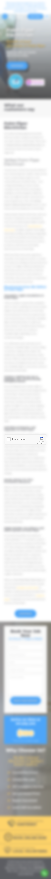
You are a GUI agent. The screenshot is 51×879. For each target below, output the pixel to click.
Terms (42, 443)
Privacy (38, 443)
